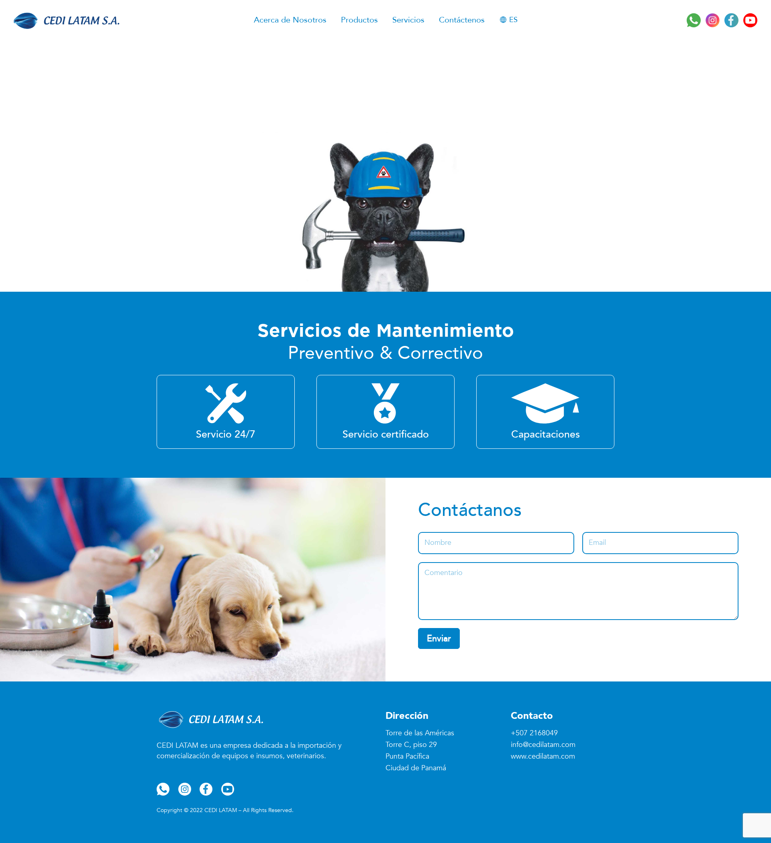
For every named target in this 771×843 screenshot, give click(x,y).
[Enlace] (65, 20)
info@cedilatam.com (543, 745)
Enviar (439, 638)
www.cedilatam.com (543, 756)
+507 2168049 (534, 733)
